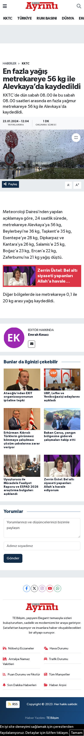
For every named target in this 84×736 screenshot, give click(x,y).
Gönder (13, 558)
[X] (34, 588)
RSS (15, 704)
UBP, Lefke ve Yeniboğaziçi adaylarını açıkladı (62, 397)
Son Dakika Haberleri (21, 685)
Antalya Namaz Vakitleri (16, 661)
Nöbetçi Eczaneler (21, 648)
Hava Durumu (59, 648)
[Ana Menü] (5, 6)
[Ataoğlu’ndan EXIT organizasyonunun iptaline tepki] (22, 379)
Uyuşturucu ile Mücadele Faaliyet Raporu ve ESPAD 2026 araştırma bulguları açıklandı (21, 487)
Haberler (9, 63)
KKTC (7, 18)
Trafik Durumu (58, 659)
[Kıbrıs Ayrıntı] (42, 6)
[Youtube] (49, 588)
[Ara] (79, 6)
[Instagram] (42, 588)
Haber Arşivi (57, 685)
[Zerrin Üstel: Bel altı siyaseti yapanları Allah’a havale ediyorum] (62, 466)
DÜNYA (68, 18)
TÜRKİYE (24, 18)
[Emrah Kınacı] (14, 337)
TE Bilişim (52, 718)
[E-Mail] (31, 344)
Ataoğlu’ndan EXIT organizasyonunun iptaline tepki (18, 397)
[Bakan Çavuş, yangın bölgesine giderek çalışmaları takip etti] (62, 419)
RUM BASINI (47, 18)
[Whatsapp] (57, 588)
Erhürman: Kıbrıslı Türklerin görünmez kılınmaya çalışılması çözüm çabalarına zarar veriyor (22, 440)
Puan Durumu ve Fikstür (24, 674)
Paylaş (12, 184)
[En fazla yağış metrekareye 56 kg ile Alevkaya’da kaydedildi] (42, 154)
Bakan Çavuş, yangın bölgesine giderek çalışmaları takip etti (60, 436)
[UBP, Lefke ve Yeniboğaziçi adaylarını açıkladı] (62, 379)
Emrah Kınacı (38, 334)
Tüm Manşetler (59, 674)
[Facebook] (26, 588)
